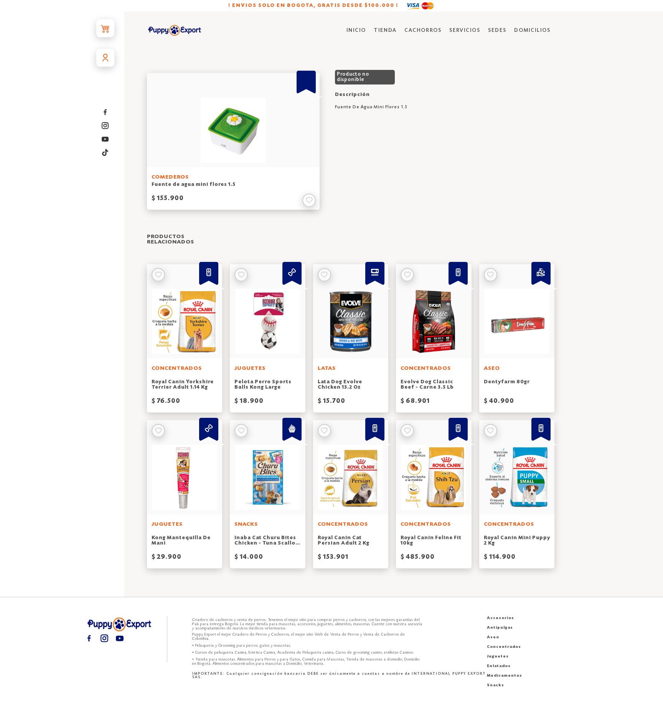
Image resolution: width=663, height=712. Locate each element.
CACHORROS (423, 30)
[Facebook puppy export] (105, 112)
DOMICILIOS (532, 30)
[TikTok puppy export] (105, 152)
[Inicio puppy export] (175, 31)
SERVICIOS (464, 30)
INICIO (356, 30)
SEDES (497, 30)
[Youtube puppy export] (105, 139)
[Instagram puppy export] (105, 125)
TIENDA (385, 30)
